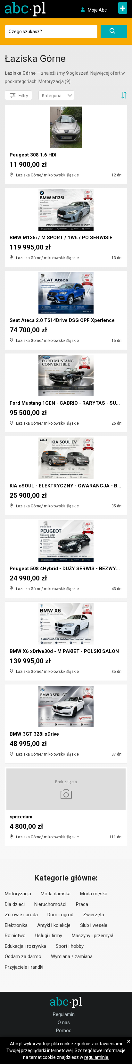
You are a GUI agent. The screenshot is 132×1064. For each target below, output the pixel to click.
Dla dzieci (15, 904)
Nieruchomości (50, 904)
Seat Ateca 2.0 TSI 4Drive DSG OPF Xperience (62, 320)
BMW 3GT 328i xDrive (34, 734)
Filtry (23, 95)
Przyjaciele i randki (24, 967)
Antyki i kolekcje (53, 925)
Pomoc (63, 1030)
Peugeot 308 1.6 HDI (33, 155)
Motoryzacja (18, 894)
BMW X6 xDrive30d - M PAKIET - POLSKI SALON (64, 651)
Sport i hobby (70, 946)
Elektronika (16, 925)
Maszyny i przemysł (92, 935)
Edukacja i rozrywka (25, 946)
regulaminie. (96, 1057)
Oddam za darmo (23, 956)
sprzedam (21, 817)
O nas (64, 1022)
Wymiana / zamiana (72, 956)
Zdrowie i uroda (21, 915)
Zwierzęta (93, 915)
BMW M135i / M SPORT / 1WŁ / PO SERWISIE (61, 237)
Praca (82, 904)
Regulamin (64, 1014)
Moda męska (93, 894)
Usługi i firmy (48, 935)
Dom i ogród (60, 915)
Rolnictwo (15, 935)
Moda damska (55, 894)
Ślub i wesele (93, 925)
